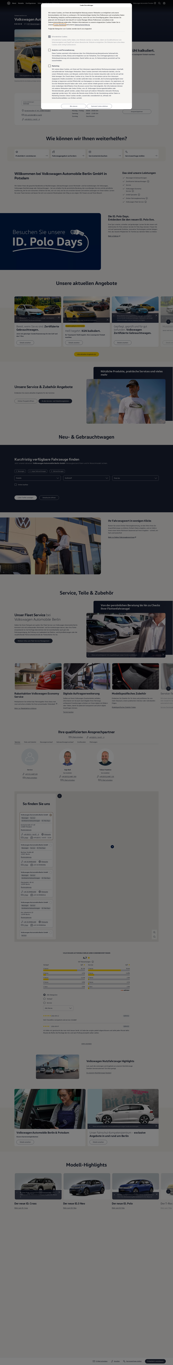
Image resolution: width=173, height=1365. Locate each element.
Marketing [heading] (55, 66)
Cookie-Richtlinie (60, 25)
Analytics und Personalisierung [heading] (63, 50)
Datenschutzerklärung (82, 25)
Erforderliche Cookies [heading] (59, 37)
